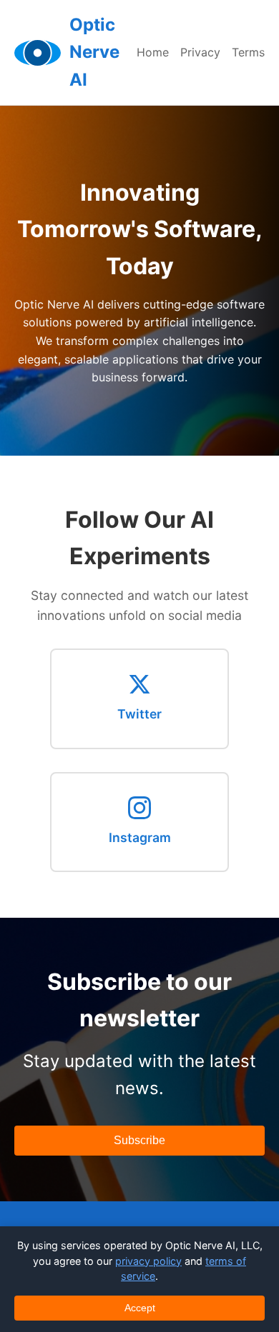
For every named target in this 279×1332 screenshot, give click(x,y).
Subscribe (139, 1140)
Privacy (200, 52)
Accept (139, 1307)
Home (153, 52)
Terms (248, 52)
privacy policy (148, 1261)
